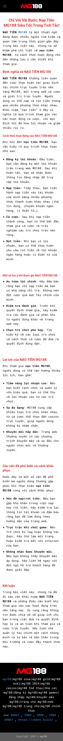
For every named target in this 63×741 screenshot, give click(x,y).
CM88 (27, 715)
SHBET (14, 715)
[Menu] (5, 6)
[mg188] (31, 6)
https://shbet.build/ (35, 719)
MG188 (22, 32)
